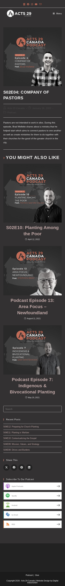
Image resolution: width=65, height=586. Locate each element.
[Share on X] (6, 467)
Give (37, 575)
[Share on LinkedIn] (29, 467)
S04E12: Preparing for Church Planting (21, 426)
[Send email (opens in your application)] (40, 4)
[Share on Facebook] (14, 467)
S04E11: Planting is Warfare (16, 432)
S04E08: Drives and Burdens (16, 450)
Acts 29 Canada (16, 108)
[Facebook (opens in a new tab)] (28, 4)
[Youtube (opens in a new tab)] (36, 4)
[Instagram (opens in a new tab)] (32, 4)
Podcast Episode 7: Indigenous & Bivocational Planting (32, 385)
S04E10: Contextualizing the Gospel (19, 438)
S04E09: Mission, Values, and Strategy (21, 444)
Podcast (11, 112)
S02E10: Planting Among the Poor (32, 230)
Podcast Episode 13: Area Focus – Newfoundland (32, 306)
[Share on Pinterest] (21, 467)
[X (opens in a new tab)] (24, 4)
